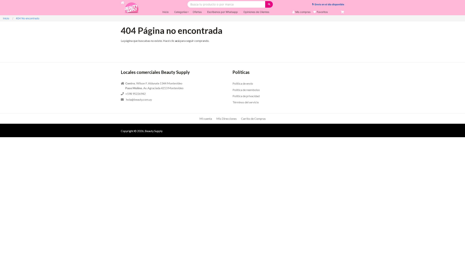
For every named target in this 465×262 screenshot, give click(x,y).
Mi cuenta (205, 118)
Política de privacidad (246, 96)
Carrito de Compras (253, 118)
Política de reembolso (246, 90)
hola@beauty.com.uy (139, 99)
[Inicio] (122, 7)
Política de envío (242, 83)
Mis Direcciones (226, 118)
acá (177, 40)
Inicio (6, 18)
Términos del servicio (245, 102)
